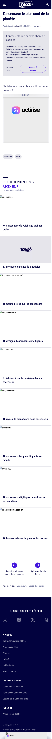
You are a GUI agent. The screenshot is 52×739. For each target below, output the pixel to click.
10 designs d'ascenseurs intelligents (23, 341)
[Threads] (47, 620)
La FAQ (6, 659)
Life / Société (17, 26)
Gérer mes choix (9, 68)
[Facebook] (19, 620)
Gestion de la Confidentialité (15, 698)
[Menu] (4, 4)
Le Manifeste (8, 665)
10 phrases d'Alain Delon (38, 573)
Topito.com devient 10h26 (14, 640)
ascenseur (8, 156)
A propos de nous (10, 646)
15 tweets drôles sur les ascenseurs (22, 304)
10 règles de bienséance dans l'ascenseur (25, 419)
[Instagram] (5, 620)
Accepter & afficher (33, 69)
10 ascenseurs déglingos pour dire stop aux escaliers (24, 499)
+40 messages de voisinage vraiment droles (23, 227)
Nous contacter (9, 671)
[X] (33, 620)
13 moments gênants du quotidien (21, 266)
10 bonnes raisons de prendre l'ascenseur (25, 538)
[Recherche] (47, 4)
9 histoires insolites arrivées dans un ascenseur (23, 380)
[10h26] (26, 4)
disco (18, 156)
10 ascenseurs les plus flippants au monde (22, 458)
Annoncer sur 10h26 (12, 713)
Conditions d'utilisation (13, 686)
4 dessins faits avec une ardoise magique (14, 573)
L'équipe (6, 653)
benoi (39, 26)
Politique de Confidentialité (15, 692)
